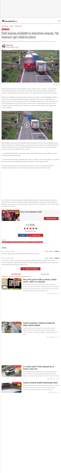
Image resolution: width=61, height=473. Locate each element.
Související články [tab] (16, 274)
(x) (47, 251)
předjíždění (24, 242)
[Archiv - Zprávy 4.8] (11, 283)
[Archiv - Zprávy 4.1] (11, 387)
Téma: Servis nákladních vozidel (31, 211)
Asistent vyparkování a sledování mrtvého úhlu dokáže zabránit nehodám (39, 324)
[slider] (30, 228)
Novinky (11, 26)
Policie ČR (31, 242)
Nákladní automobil (6, 242)
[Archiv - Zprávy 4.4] (11, 371)
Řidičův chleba (18, 26)
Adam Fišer (9, 45)
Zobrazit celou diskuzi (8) (31, 269)
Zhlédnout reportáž (51, 218)
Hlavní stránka (5, 26)
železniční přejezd (16, 242)
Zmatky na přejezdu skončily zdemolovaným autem (40, 382)
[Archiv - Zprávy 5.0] (11, 327)
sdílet (23, 235)
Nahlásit (57, 251)
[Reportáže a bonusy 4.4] (10, 215)
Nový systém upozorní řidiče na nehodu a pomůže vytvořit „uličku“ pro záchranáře (39, 280)
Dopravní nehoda (38, 242)
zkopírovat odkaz (36, 235)
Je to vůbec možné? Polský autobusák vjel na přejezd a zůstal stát (38, 367)
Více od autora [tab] (45, 274)
